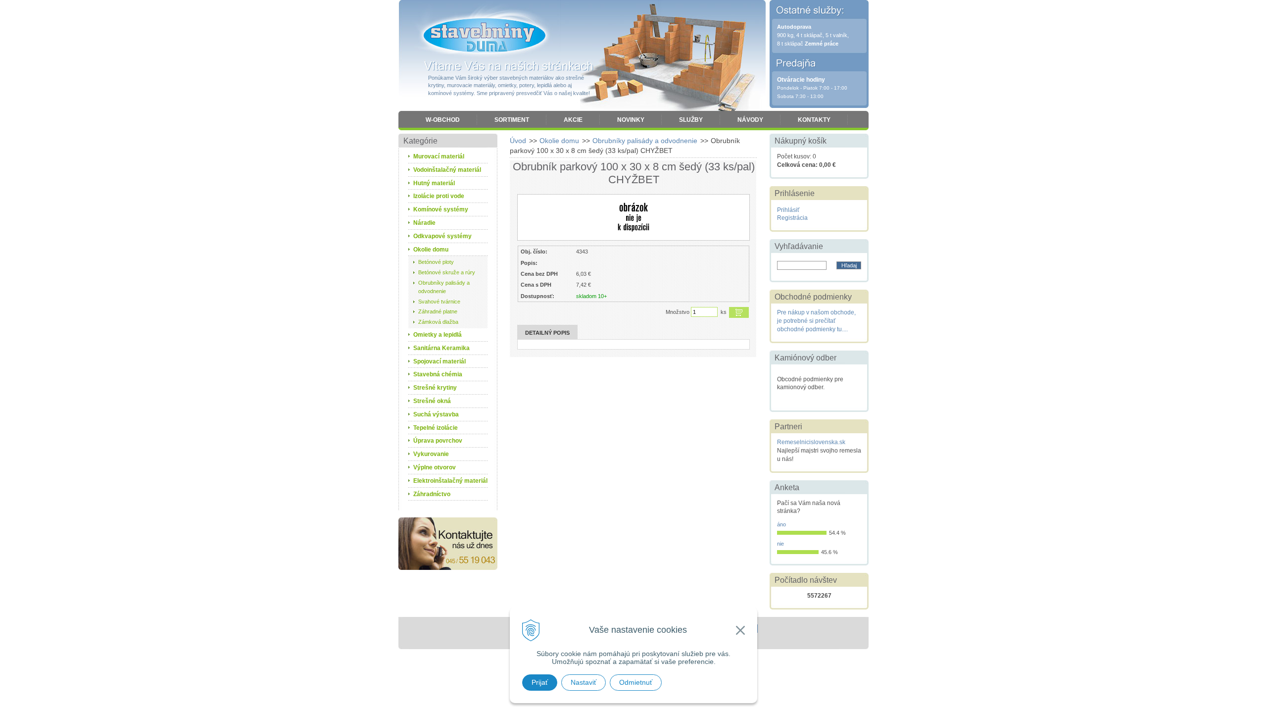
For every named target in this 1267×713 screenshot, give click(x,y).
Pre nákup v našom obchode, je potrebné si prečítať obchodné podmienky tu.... (816, 321)
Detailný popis (547, 333)
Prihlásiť (788, 209)
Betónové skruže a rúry (446, 272)
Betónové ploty (436, 262)
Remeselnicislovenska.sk (811, 442)
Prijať (540, 682)
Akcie (573, 119)
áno (781, 524)
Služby (691, 119)
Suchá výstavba (436, 414)
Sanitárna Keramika (441, 348)
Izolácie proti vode (438, 196)
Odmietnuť (635, 682)
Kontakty (814, 119)
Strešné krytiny (435, 387)
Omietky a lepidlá (437, 334)
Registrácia (792, 217)
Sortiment (511, 119)
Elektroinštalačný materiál (450, 480)
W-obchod (443, 119)
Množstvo (677, 312)
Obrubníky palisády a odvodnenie (644, 141)
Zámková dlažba (438, 322)
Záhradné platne (437, 311)
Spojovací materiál (439, 361)
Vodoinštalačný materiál (447, 169)
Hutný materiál (434, 183)
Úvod (518, 141)
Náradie (424, 222)
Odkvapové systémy (442, 236)
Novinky (630, 119)
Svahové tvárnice (439, 302)
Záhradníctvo (431, 494)
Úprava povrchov (437, 440)
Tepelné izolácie (435, 427)
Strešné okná (432, 401)
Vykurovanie (431, 454)
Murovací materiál (438, 156)
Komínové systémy (440, 209)
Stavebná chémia (437, 374)
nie (780, 544)
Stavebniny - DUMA (484, 35)
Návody (750, 119)
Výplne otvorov (434, 467)
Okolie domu (559, 141)
